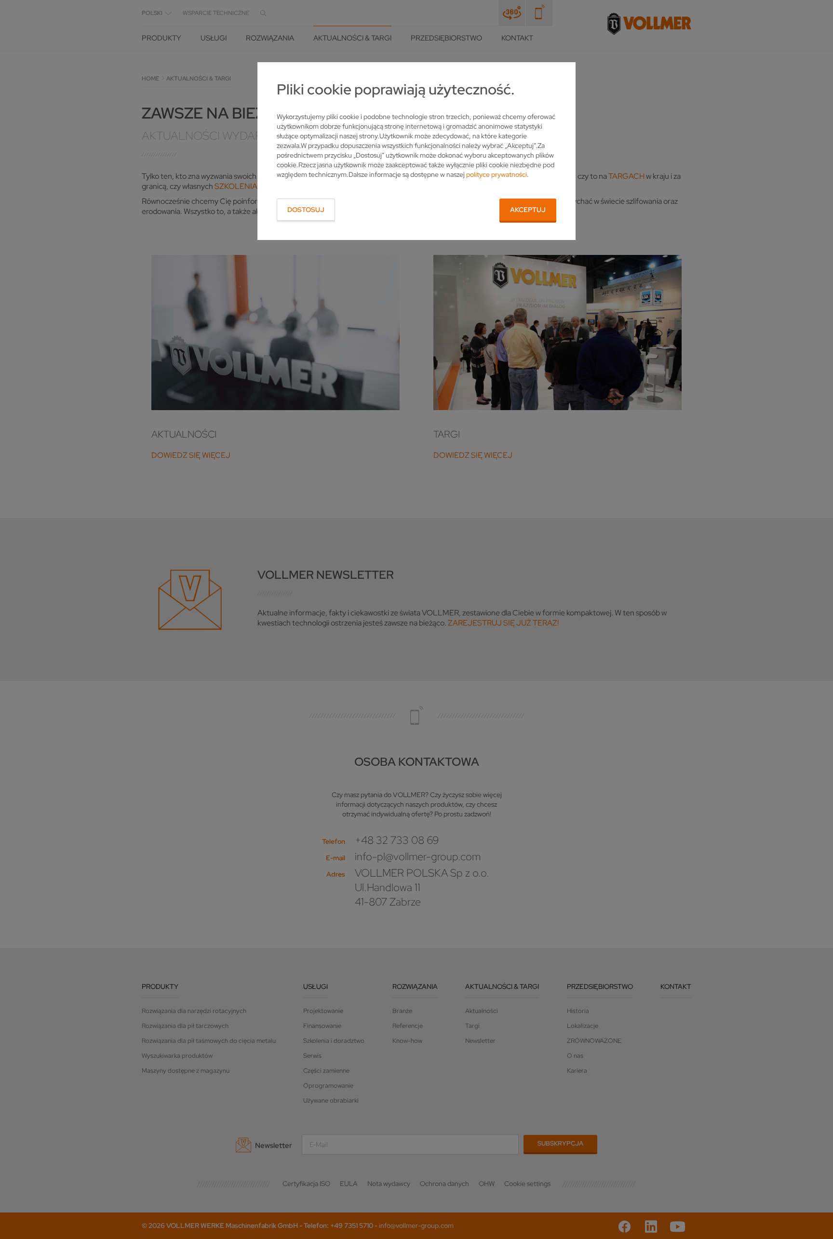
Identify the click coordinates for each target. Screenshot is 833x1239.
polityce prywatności (496, 174)
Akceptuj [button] (528, 209)
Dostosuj (305, 209)
